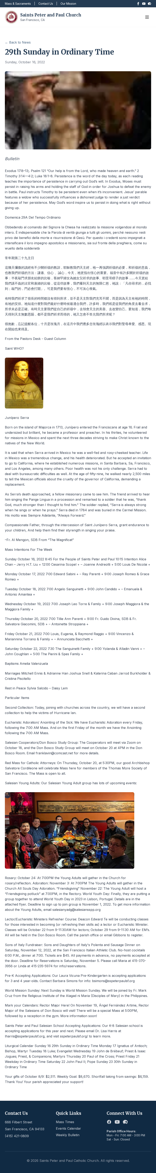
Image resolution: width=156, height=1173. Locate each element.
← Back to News (18, 42)
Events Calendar (68, 1128)
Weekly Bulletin (67, 1135)
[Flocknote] (149, 3)
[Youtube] (143, 3)
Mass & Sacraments (18, 3)
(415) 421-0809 (17, 1136)
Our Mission (68, 3)
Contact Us (45, 3)
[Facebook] (138, 3)
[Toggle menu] (147, 17)
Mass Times (65, 1122)
